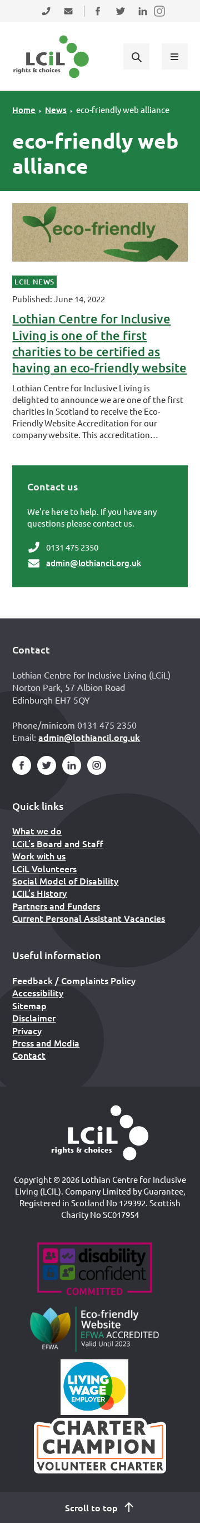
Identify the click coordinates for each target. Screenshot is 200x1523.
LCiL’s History (39, 893)
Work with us (39, 855)
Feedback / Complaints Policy (74, 980)
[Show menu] (174, 56)
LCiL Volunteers (44, 868)
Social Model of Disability (65, 881)
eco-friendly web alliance (122, 109)
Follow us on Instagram (160, 18)
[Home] (100, 1133)
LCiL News (34, 282)
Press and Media (45, 1042)
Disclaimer (34, 1017)
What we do (37, 830)
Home (24, 109)
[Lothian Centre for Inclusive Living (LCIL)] (51, 56)
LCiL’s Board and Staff (57, 843)
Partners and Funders (56, 906)
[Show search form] (136, 56)
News (56, 109)
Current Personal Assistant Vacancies (88, 918)
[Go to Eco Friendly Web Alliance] (95, 1329)
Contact (29, 1055)
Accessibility (37, 992)
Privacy (27, 1030)
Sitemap (29, 1005)
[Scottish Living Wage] (94, 1387)
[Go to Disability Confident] (94, 1270)
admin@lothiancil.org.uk (93, 562)
